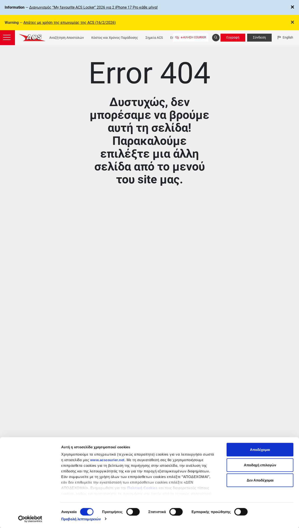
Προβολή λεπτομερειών (81, 519)
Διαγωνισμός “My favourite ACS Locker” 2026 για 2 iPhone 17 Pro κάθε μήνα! (93, 7)
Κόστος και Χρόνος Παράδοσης (114, 37)
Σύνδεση (259, 37)
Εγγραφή (232, 37)
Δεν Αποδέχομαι (260, 480)
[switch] (133, 511)
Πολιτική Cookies (142, 488)
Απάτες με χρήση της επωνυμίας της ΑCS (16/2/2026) (69, 22)
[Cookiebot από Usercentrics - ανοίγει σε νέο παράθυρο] (30, 518)
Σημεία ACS (154, 37)
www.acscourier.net (107, 460)
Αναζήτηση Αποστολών (66, 37)
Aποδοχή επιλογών (260, 465)
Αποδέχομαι (260, 450)
